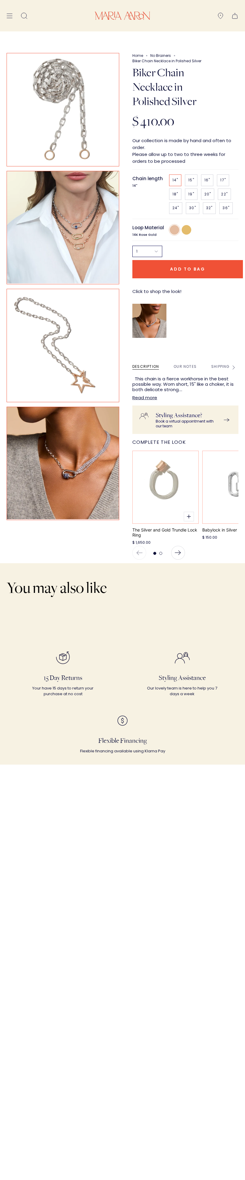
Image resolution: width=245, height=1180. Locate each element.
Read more (144, 397)
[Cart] (234, 15)
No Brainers (160, 55)
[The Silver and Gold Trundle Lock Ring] (165, 487)
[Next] (178, 553)
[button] (24, 15)
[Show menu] (9, 15)
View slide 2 (160, 553)
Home (137, 55)
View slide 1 (154, 553)
